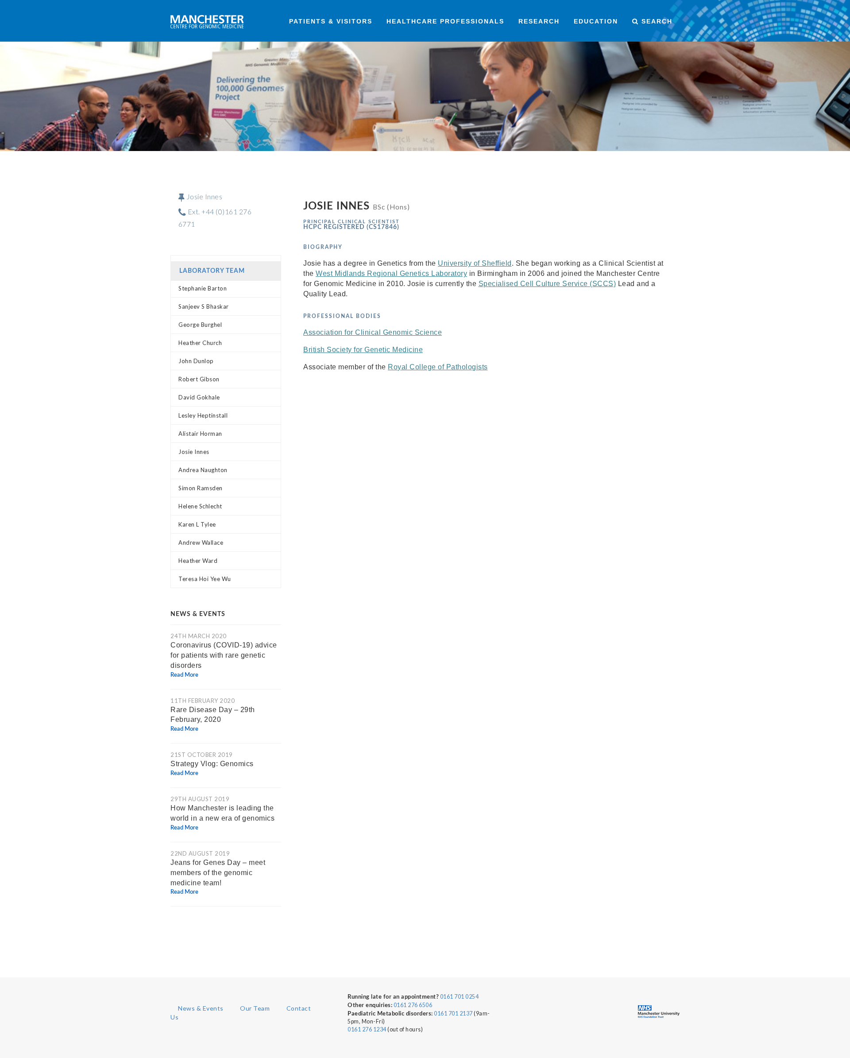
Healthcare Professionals (445, 21)
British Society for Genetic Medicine (363, 349)
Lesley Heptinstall (203, 415)
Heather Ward (197, 560)
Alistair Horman (200, 433)
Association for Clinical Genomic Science (372, 332)
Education (596, 21)
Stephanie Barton (202, 288)
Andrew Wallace (200, 542)
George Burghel (200, 324)
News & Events (201, 1008)
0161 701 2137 (453, 1013)
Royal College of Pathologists (438, 367)
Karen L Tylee (197, 524)
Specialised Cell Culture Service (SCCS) (547, 283)
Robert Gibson (199, 379)
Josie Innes (193, 451)
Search (655, 21)
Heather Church (200, 342)
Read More (184, 675)
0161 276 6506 (413, 1005)
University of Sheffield (475, 263)
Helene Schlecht (200, 506)
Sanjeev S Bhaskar (203, 306)
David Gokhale (199, 397)
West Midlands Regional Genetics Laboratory (391, 273)
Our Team (255, 1008)
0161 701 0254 (459, 996)
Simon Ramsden (200, 488)
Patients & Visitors (330, 21)
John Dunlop (196, 360)
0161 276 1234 (367, 1029)
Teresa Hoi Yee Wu (204, 578)
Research (539, 21)
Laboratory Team (212, 271)
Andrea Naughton (203, 469)
